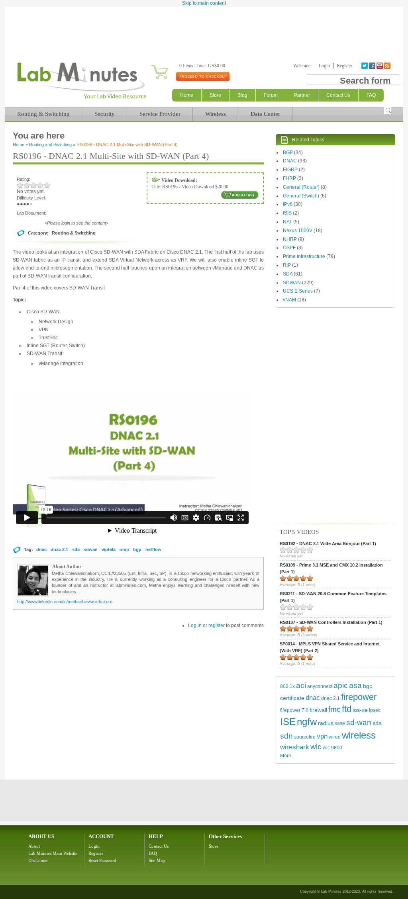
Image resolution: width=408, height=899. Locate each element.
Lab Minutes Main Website (52, 853)
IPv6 (287, 204)
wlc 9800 (332, 747)
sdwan (91, 549)
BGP (288, 152)
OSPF (289, 247)
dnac (41, 549)
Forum (271, 95)
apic (340, 685)
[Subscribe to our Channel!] (380, 66)
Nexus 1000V (297, 230)
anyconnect (319, 686)
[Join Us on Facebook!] (373, 66)
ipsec (375, 710)
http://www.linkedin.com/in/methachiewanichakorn (64, 601)
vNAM (289, 300)
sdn (286, 736)
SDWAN (292, 282)
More (285, 755)
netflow (153, 549)
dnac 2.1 (59, 549)
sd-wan (358, 722)
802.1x (287, 686)
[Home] (81, 99)
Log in (195, 625)
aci (301, 685)
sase (340, 723)
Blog (242, 95)
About (34, 846)
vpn (322, 736)
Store (215, 95)
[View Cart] (150, 65)
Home (186, 95)
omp (124, 549)
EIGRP (290, 169)
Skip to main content (204, 3)
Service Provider (159, 114)
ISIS (287, 213)
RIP (287, 265)
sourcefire (305, 737)
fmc (334, 709)
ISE (288, 721)
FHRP (289, 178)
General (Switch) (301, 196)
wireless (359, 735)
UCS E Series (298, 291)
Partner (302, 95)
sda (76, 549)
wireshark (294, 747)
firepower (359, 697)
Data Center (265, 114)
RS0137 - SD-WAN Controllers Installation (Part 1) (331, 622)
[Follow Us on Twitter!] (365, 66)
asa (355, 685)
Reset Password (102, 860)
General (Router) (301, 187)
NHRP (290, 239)
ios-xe (360, 710)
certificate (292, 698)
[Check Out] (202, 76)
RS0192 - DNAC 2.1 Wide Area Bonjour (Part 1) (328, 543)
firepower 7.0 (294, 710)
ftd (346, 709)
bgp (137, 549)
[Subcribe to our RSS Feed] (388, 66)
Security (104, 114)
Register (344, 65)
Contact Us (159, 846)
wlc (316, 747)
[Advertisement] (204, 29)
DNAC (290, 161)
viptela (109, 549)
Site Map (157, 860)
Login (324, 65)
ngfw (307, 721)
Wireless (215, 114)
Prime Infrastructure (304, 256)
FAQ (153, 853)
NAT (287, 222)
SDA (287, 274)
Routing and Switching (50, 144)
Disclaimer (38, 860)
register (216, 625)
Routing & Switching (43, 114)
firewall (318, 710)
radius (325, 723)
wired (335, 737)
